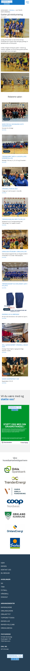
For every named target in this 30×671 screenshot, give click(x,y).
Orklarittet (6, 614)
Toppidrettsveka (7, 618)
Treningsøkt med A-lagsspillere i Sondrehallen (14, 157)
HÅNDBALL (12, 10)
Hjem (3, 563)
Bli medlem (5, 573)
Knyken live (5, 621)
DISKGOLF (4, 597)
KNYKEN (4, 566)
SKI (2, 583)
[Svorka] (15, 544)
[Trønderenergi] (15, 481)
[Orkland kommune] (15, 516)
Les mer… (4, 130)
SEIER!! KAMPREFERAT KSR (10, 379)
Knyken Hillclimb (7, 624)
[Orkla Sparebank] (15, 470)
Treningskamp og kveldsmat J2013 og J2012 (14, 284)
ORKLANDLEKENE (7, 611)
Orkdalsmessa (6, 628)
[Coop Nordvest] (15, 504)
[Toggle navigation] (27, 2)
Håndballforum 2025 (10, 189)
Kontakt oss (6, 570)
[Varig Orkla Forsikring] (15, 492)
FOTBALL (4, 590)
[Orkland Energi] (15, 530)
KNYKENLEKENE (6, 607)
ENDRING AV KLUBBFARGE (10, 314)
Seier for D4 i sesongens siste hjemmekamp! (13, 125)
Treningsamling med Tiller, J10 (13, 219)
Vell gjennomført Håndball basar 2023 (15, 346)
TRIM (2, 587)
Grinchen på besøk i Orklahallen (14, 251)
